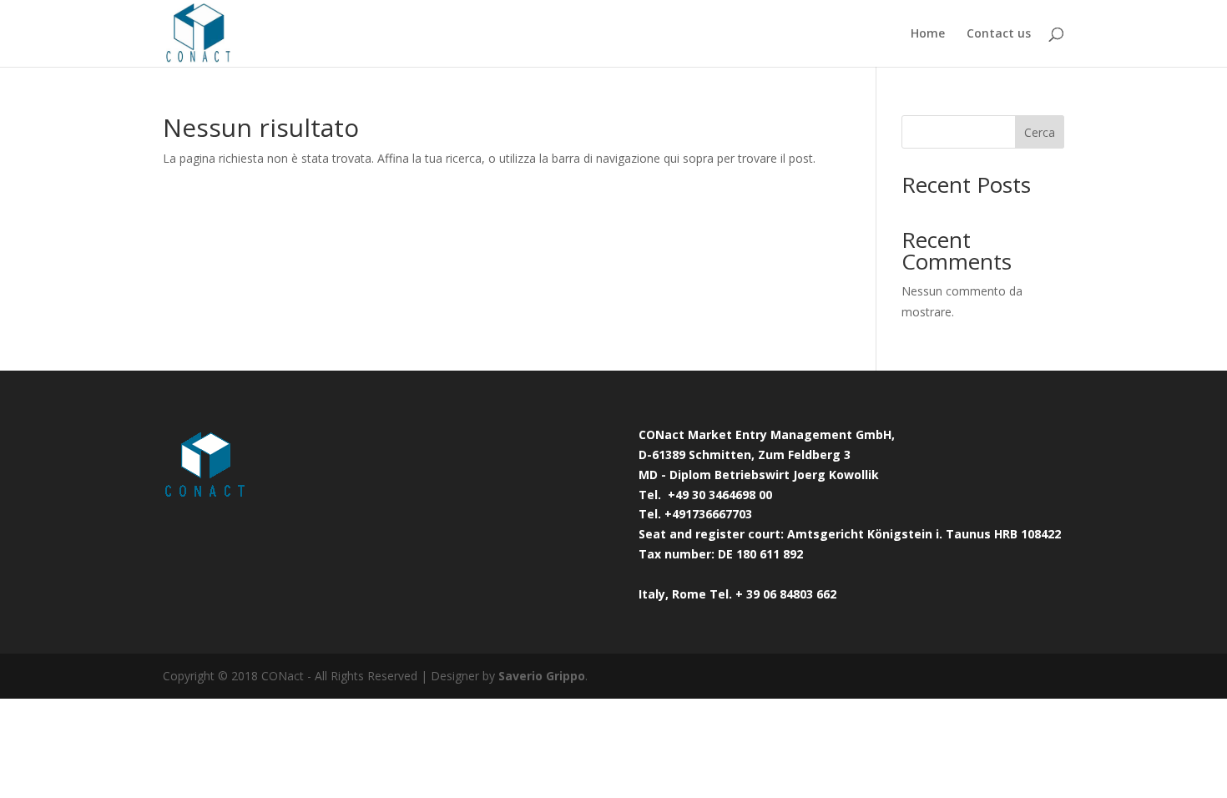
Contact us (999, 34)
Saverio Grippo (541, 676)
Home (928, 34)
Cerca (1039, 132)
